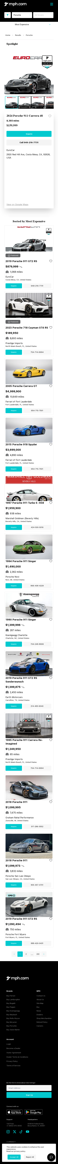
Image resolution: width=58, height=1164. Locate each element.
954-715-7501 (37, 411)
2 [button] (26, 954)
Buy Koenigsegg (13, 1011)
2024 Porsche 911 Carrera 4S (24, 116)
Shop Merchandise (44, 1018)
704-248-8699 (37, 644)
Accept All (14, 1157)
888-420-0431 (37, 943)
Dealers (40, 1015)
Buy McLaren (11, 1022)
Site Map (40, 1003)
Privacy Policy (12, 1061)
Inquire (29, 134)
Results (18, 35)
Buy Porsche (11, 1026)
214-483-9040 (37, 706)
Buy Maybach (11, 1015)
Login (8, 1044)
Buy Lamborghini (13, 1000)
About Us (40, 1000)
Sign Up (29, 1095)
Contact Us (41, 996)
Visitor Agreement (13, 1053)
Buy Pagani (10, 1007)
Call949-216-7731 (29, 142)
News (39, 1011)
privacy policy (19, 1151)
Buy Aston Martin (13, 1030)
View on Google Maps (17, 204)
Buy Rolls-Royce (13, 1018)
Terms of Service (13, 1066)
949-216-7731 (37, 286)
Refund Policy (42, 1022)
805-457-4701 (37, 885)
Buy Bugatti (10, 1003)
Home (7, 35)
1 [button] (20, 954)
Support (9, 1119)
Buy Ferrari (10, 996)
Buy (38, 1007)
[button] (14, 954)
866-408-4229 (37, 586)
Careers (40, 1026)
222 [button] (38, 954)
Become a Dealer (13, 1048)
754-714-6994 (37, 352)
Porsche (29, 35)
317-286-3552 (37, 827)
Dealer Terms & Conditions (17, 1057)
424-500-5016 (37, 527)
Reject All (30, 1157)
